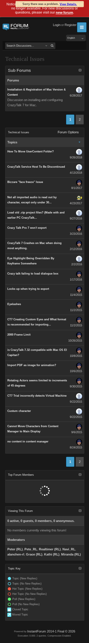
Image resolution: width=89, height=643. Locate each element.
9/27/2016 (76, 218)
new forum (64, 13)
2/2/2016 (76, 264)
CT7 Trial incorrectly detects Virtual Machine (37, 395)
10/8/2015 (76, 356)
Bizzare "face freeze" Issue (25, 182)
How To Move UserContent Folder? (30, 151)
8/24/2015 (76, 447)
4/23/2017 (76, 203)
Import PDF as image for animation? (31, 365)
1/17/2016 (76, 279)
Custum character (19, 411)
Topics (12, 142)
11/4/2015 (76, 294)
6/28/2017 (76, 95)
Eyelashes (14, 304)
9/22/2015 (76, 401)
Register (70, 25)
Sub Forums (19, 70)
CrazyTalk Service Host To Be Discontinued (36, 166)
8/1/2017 (76, 188)
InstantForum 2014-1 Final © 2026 (51, 631)
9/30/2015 (76, 386)
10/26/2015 (75, 340)
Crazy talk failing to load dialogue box (32, 273)
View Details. (68, 4)
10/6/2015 (76, 371)
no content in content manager (27, 441)
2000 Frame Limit (18, 334)
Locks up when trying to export (28, 288)
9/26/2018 (76, 157)
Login (56, 25)
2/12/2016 (76, 249)
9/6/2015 (76, 432)
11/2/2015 (76, 310)
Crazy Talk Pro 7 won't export (26, 227)
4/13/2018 (76, 172)
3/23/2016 (76, 233)
